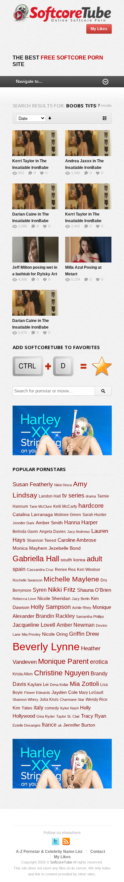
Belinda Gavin (25, 531)
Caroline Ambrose (77, 540)
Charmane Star (72, 700)
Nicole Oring (55, 634)
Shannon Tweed (41, 540)
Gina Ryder (45, 716)
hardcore (91, 505)
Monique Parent (63, 661)
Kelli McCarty (65, 506)
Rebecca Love (24, 599)
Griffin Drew (84, 634)
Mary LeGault (91, 692)
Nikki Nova (63, 485)
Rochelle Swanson (27, 580)
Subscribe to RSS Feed (66, 841)
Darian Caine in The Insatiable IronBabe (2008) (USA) (30, 221)
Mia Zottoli (84, 683)
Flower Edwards (37, 693)
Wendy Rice (96, 699)
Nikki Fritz (62, 589)
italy (38, 707)
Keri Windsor (88, 569)
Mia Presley (31, 634)
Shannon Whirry (25, 700)
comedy (52, 708)
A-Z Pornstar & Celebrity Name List (49, 851)
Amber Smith (49, 522)
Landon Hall (50, 496)
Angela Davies (52, 531)
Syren (40, 590)
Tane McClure (40, 506)
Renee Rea (65, 569)
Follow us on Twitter (56, 841)
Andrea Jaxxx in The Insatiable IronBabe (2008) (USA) (84, 168)
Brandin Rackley (55, 616)
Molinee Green (67, 514)
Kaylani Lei (38, 684)
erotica (99, 662)
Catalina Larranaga (33, 514)
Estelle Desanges (27, 725)
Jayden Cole (65, 692)
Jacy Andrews (78, 532)
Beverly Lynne (46, 647)
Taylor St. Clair (68, 716)
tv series (73, 495)
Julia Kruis (49, 699)
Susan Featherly (33, 484)
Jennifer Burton (79, 725)
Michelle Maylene (71, 579)
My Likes (99, 28)
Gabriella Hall (36, 558)
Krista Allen (23, 674)
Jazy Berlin (81, 599)
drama (91, 496)
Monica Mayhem (30, 548)
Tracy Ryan (93, 716)
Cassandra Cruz (40, 570)
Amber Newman (76, 625)
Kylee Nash (69, 708)
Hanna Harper (81, 522)
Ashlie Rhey (81, 608)
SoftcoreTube (61, 862)
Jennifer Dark (23, 523)
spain (19, 569)
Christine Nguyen (61, 673)
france (49, 725)
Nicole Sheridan (53, 598)
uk (60, 725)
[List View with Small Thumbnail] (104, 118)
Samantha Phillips (90, 617)
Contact (97, 851)
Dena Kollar (59, 685)
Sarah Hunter (94, 515)
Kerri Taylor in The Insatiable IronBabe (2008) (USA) (30, 168)
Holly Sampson (51, 607)
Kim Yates (22, 707)
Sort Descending (50, 118)
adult (94, 559)
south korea (73, 559)
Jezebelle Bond (65, 548)
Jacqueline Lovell (34, 625)
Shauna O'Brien (94, 590)
